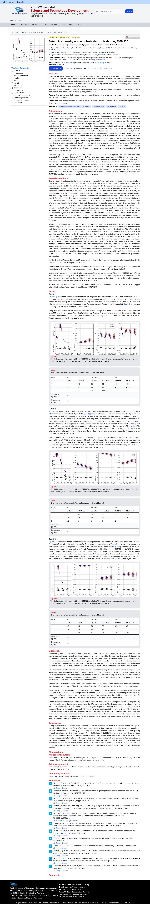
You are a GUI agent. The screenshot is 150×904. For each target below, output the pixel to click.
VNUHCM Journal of (43, 7)
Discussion (17, 88)
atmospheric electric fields (69, 106)
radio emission (98, 106)
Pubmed (59, 820)
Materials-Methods (20, 75)
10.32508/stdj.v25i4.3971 (103, 62)
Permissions (107, 68)
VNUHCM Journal (7, 2)
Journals (20, 2)
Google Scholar (62, 788)
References (17, 102)
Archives (35, 24)
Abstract (16, 71)
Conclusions (18, 90)
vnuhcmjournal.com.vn (75, 897)
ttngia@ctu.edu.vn (98, 60)
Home (13, 24)
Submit (80, 24)
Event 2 (16, 83)
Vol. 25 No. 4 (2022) (37, 32)
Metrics (79, 68)
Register (13, 20)
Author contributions (21, 95)
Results (16, 78)
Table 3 (83, 549)
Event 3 (16, 85)
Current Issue (23, 24)
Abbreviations (18, 93)
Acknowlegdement (20, 98)
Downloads (54, 68)
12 (102, 167)
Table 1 (110, 310)
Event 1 (16, 80)
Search (129, 11)
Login (20, 20)
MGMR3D (86, 106)
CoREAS (122, 106)
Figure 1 (52, 297)
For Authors (67, 24)
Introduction (18, 73)
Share (69, 68)
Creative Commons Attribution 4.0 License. (117, 903)
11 (124, 157)
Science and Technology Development (60, 10)
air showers (111, 106)
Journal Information (49, 24)
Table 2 (51, 437)
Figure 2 (52, 411)
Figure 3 (52, 542)
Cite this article (92, 68)
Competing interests (21, 100)
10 (80, 148)
